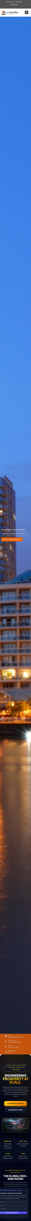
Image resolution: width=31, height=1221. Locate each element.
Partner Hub (18, 2)
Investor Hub (9, 2)
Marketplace (14, 4)
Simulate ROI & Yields (15, 1110)
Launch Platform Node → (15, 1103)
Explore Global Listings (11, 539)
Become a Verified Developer (14, 534)
